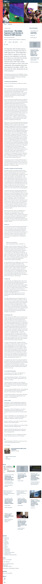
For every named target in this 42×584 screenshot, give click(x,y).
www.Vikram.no (7, 445)
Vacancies (6, 546)
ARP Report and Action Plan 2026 (10, 554)
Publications (6, 543)
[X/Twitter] (5, 578)
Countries (6, 541)
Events (5, 545)
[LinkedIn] (5, 582)
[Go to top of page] (39, 582)
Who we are (6, 537)
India (7, 457)
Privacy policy (6, 548)
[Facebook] (5, 579)
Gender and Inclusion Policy (9, 552)
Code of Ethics (7, 551)
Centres (5, 547)
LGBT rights (8, 458)
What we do (6, 538)
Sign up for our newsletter (7, 573)
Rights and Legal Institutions (11, 456)
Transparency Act (7, 553)
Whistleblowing (7, 549)
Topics (5, 540)
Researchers (6, 542)
